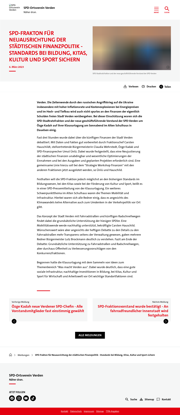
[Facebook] (12, 398)
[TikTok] (33, 398)
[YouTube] (26, 398)
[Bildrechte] (168, 67)
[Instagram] (19, 398)
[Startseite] (10, 355)
